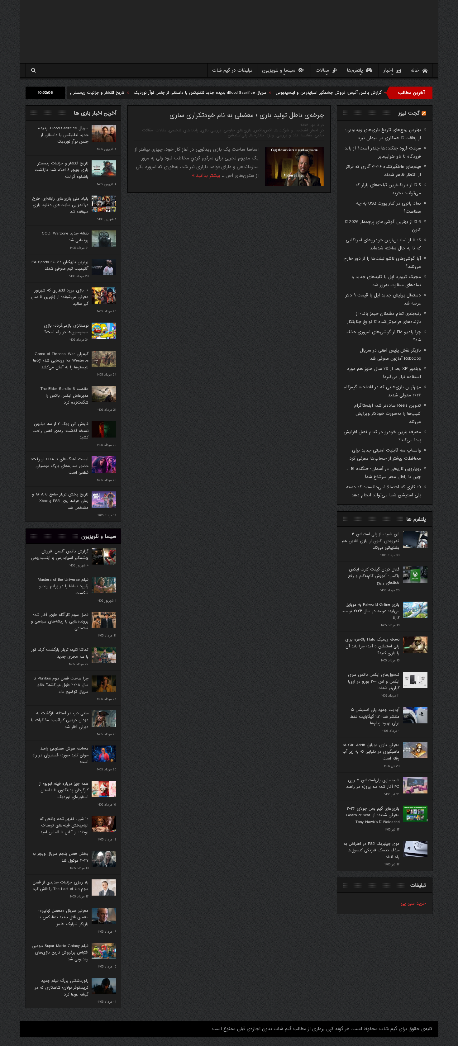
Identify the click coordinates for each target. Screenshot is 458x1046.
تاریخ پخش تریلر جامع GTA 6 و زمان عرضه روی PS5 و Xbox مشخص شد (60, 501)
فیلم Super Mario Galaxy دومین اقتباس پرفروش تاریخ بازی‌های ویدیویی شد (60, 952)
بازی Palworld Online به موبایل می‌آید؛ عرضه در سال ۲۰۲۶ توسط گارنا (370, 611)
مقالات (322, 70)
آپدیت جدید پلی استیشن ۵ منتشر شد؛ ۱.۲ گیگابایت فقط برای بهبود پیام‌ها (374, 716)
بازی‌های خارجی (237, 130)
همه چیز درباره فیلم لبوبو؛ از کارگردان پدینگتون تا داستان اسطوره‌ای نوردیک (63, 790)
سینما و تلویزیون (278, 70)
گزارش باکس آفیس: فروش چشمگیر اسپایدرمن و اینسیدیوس (365, 93)
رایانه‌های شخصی (183, 130)
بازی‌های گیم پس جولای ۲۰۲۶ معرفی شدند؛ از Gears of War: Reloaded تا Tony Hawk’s (372, 815)
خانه (415, 70)
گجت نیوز (409, 113)
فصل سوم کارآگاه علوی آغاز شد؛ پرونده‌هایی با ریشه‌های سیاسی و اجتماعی (59, 621)
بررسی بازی (211, 130)
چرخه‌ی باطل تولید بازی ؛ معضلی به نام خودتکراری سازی (246, 115)
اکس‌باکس (263, 130)
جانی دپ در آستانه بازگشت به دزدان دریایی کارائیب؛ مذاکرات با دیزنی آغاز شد (59, 720)
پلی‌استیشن (237, 135)
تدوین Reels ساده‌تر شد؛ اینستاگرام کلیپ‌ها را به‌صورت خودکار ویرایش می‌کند (387, 413)
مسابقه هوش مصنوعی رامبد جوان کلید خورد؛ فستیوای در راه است (60, 755)
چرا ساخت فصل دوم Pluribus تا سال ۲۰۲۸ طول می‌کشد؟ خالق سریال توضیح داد (61, 685)
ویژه (270, 135)
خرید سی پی (413, 903)
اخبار (388, 70)
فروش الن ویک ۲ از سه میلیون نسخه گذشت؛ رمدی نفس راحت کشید (60, 430)
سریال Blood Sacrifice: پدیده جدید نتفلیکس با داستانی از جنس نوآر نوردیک (236, 93)
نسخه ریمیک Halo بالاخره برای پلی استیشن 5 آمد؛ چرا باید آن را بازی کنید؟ (372, 646)
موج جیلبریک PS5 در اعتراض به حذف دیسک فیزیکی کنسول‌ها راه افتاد (371, 850)
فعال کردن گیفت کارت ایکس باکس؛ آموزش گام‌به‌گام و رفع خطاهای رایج (373, 576)
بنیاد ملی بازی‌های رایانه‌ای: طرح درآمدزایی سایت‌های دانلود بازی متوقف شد (60, 205)
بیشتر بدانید (207, 175)
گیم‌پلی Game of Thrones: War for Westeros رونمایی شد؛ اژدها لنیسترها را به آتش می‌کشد (60, 360)
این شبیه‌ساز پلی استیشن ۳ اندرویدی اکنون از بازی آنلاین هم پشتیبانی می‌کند (370, 541)
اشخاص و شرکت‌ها (291, 130)
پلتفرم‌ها (355, 70)
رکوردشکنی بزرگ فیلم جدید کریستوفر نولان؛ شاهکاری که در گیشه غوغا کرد (61, 987)
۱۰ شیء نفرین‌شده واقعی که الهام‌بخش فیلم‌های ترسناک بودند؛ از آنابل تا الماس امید (64, 825)
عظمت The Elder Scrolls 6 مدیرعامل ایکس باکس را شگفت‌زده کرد (64, 395)
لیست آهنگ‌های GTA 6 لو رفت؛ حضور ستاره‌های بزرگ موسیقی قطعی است (59, 466)
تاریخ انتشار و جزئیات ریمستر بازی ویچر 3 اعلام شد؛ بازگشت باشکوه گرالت (95, 93)
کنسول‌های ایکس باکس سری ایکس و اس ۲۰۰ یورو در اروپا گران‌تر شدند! (373, 681)
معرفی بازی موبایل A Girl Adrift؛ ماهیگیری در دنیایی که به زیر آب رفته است (370, 751)
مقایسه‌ (306, 135)
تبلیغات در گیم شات (232, 70)
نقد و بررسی (287, 135)
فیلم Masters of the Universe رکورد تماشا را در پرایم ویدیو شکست (63, 586)
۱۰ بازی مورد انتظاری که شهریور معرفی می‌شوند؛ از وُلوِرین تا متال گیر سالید (59, 297)
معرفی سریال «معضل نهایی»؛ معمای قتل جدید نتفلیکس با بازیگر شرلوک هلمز (63, 917)
